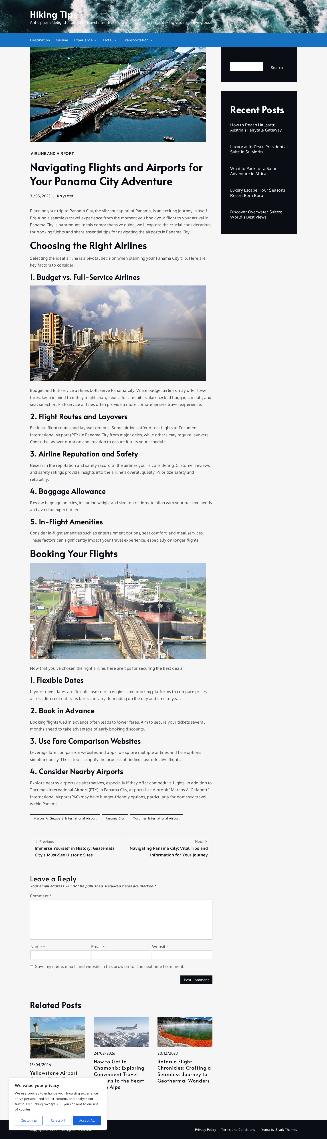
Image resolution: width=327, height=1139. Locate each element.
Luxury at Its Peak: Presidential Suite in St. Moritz (259, 149)
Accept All (87, 1120)
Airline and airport (52, 153)
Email (98, 946)
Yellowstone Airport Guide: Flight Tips (54, 1076)
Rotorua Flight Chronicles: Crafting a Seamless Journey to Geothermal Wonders (184, 1071)
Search (237, 58)
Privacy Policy (205, 1129)
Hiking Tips (54, 14)
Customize (29, 1120)
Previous (75, 848)
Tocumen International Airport (156, 818)
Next (169, 848)
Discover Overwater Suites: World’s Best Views (256, 214)
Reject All (58, 1120)
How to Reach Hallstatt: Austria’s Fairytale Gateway (256, 127)
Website (160, 946)
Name (37, 946)
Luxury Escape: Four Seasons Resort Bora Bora (257, 193)
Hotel (108, 40)
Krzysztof (65, 196)
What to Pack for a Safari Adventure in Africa (254, 171)
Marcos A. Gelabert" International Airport (65, 818)
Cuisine (62, 40)
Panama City (115, 818)
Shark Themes (286, 1129)
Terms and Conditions (238, 1129)
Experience (83, 40)
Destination (40, 40)
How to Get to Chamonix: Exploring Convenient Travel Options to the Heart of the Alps (119, 1074)
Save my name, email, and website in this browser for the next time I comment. (109, 966)
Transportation (136, 40)
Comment (41, 895)
